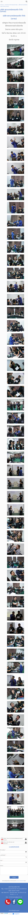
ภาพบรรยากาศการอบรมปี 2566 (11, 5)
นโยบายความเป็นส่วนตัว (20, 880)
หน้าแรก (2, 5)
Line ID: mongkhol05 (14, 907)
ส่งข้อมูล (14, 877)
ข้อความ (1, 865)
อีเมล (1, 860)
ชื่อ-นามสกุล (3, 850)
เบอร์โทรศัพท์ (3, 855)
